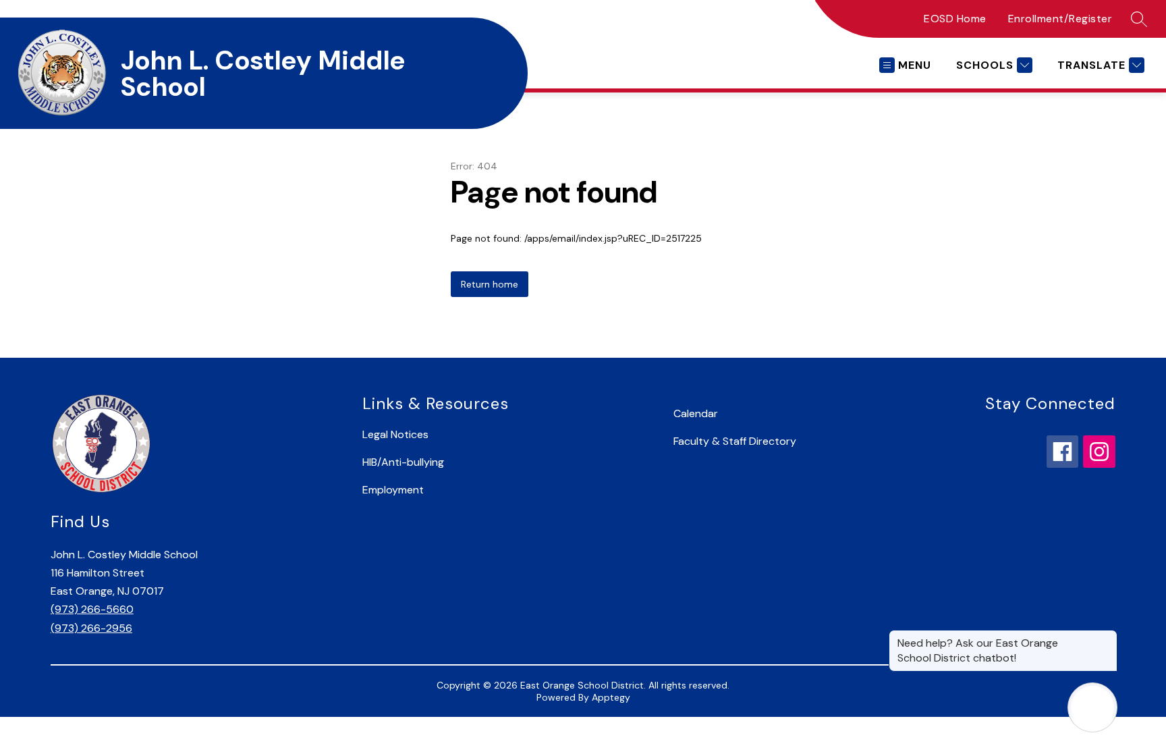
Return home (489, 284)
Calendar (695, 413)
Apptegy (611, 697)
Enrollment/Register (1060, 18)
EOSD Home (955, 18)
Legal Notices (395, 434)
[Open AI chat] (1092, 707)
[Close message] (1107, 636)
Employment (393, 490)
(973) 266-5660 (92, 609)
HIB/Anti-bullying (403, 462)
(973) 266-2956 (91, 628)
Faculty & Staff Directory (734, 441)
